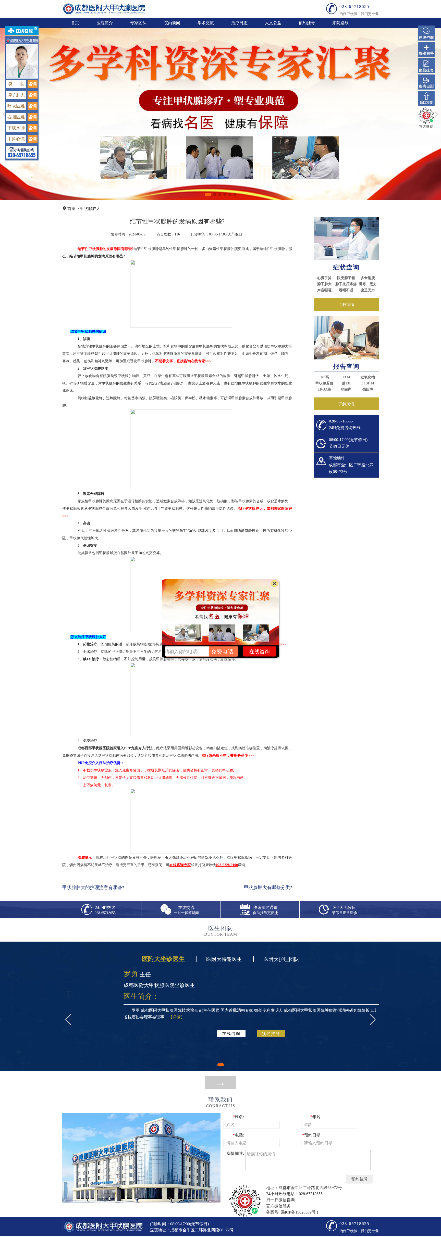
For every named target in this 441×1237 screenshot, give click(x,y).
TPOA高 (324, 389)
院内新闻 (172, 23)
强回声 (367, 389)
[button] (208, 194)
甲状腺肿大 (90, 208)
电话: (238, 1135)
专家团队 (138, 23)
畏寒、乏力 (368, 284)
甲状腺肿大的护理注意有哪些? (93, 887)
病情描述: (235, 1153)
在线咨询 (231, 1033)
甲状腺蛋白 (324, 383)
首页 (75, 23)
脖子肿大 (324, 284)
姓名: (238, 1117)
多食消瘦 (368, 278)
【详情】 (176, 1017)
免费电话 (222, 651)
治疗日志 (239, 23)
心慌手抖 (324, 278)
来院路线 (340, 23)
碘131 (346, 383)
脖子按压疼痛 (346, 284)
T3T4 (346, 377)
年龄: (316, 1117)
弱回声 (346, 389)
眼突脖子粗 (346, 278)
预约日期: (312, 1135)
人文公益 (273, 23)
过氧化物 (368, 377)
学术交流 (206, 23)
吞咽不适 (346, 290)
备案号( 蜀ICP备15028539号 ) (292, 1212)
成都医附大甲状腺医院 (104, 8)
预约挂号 (307, 23)
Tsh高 (324, 377)
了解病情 (346, 304)
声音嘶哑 (324, 290)
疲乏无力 (368, 290)
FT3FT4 (367, 383)
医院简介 (104, 23)
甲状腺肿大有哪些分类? (268, 887)
